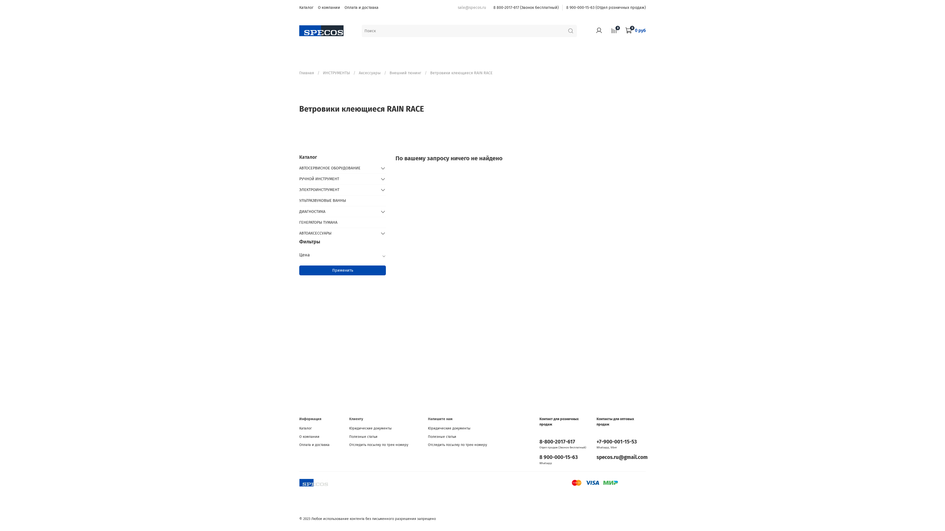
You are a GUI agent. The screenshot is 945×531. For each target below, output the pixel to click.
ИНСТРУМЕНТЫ (336, 73)
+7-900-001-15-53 (617, 442)
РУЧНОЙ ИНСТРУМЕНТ (319, 179)
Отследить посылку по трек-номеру (378, 445)
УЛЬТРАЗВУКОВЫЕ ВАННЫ (322, 200)
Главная (306, 73)
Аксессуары (370, 73)
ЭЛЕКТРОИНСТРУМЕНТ (319, 189)
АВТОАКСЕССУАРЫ (315, 233)
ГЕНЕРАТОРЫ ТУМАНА (318, 222)
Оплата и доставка (361, 7)
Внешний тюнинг (405, 73)
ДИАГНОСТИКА (312, 211)
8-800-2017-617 (557, 442)
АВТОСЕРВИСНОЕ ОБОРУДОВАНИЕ (330, 168)
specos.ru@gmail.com (622, 457)
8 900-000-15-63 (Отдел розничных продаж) (606, 7)
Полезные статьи (363, 437)
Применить (342, 270)
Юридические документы (370, 428)
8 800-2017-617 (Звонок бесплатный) (526, 7)
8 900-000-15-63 (558, 457)
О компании (329, 7)
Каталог (306, 7)
